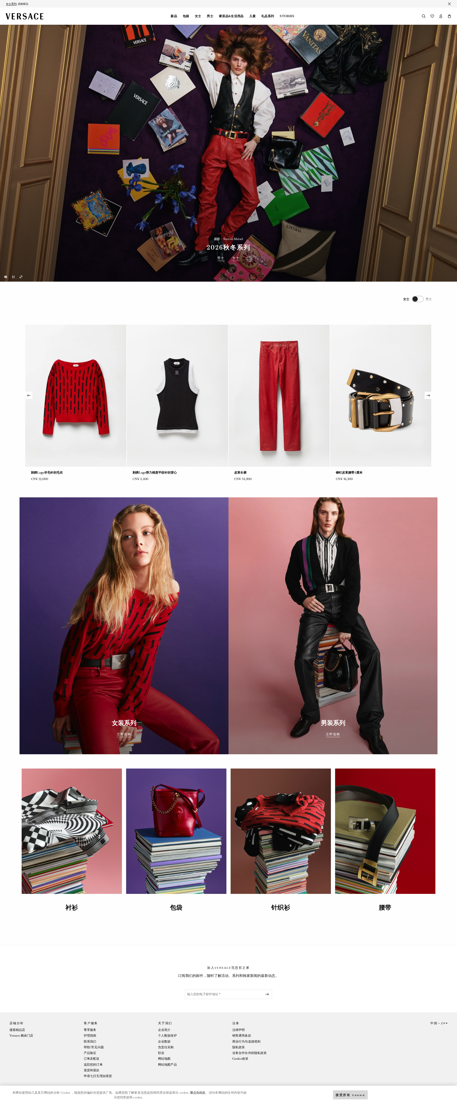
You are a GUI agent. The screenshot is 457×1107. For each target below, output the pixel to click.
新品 (174, 16)
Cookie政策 (240, 1059)
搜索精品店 (17, 1030)
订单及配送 (91, 1059)
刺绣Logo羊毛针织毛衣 (352, 472)
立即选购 (124, 734)
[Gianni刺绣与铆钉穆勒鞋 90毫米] (177, 396)
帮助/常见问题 (94, 1047)
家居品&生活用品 (231, 16)
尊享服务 (90, 1030)
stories (287, 16)
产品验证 (90, 1053)
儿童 (252, 16)
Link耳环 (240, 472)
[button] (449, 16)
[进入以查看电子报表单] (268, 994)
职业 (161, 1053)
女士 (198, 16)
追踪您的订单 (93, 1065)
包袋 (186, 16)
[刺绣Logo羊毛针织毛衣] (380, 396)
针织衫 (280, 907)
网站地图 (164, 1059)
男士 (210, 16)
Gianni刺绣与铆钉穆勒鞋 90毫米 (155, 472)
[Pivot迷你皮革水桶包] (75, 396)
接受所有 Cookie (350, 1094)
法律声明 (238, 1030)
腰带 (385, 907)
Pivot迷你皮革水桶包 (45, 472)
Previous (28, 395)
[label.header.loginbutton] (441, 16)
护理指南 (90, 1036)
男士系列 (11, 6)
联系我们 (90, 1041)
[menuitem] (174, 16)
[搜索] (424, 16)
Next (428, 395)
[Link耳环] (279, 396)
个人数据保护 (167, 1036)
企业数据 (164, 1041)
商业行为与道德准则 (246, 1041)
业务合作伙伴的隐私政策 (249, 1053)
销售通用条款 (241, 1036)
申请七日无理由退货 (98, 1076)
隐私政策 (238, 1047)
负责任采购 (166, 1047)
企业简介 (164, 1030)
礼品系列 (267, 16)
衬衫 (71, 907)
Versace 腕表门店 (21, 1036)
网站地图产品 (167, 1065)
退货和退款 (91, 1070)
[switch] (417, 299)
